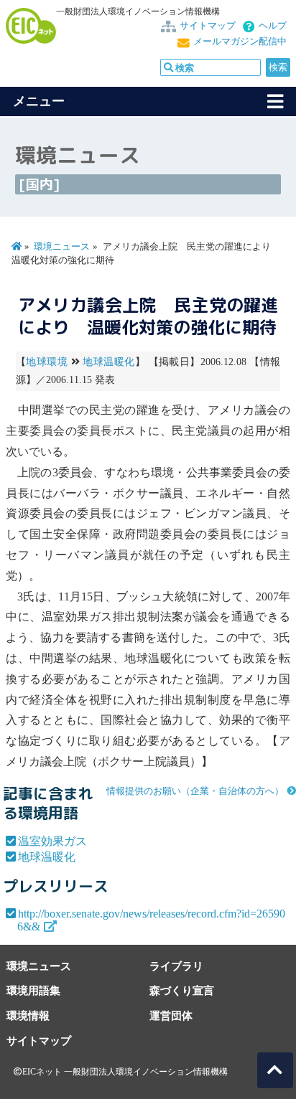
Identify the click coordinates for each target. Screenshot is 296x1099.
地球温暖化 (108, 362)
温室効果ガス (52, 841)
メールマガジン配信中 (240, 42)
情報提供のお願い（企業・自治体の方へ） (195, 791)
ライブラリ (176, 966)
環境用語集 (33, 990)
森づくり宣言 (181, 990)
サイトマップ (208, 26)
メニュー (39, 101)
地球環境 (47, 362)
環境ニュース (62, 247)
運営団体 (171, 1015)
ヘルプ (273, 26)
